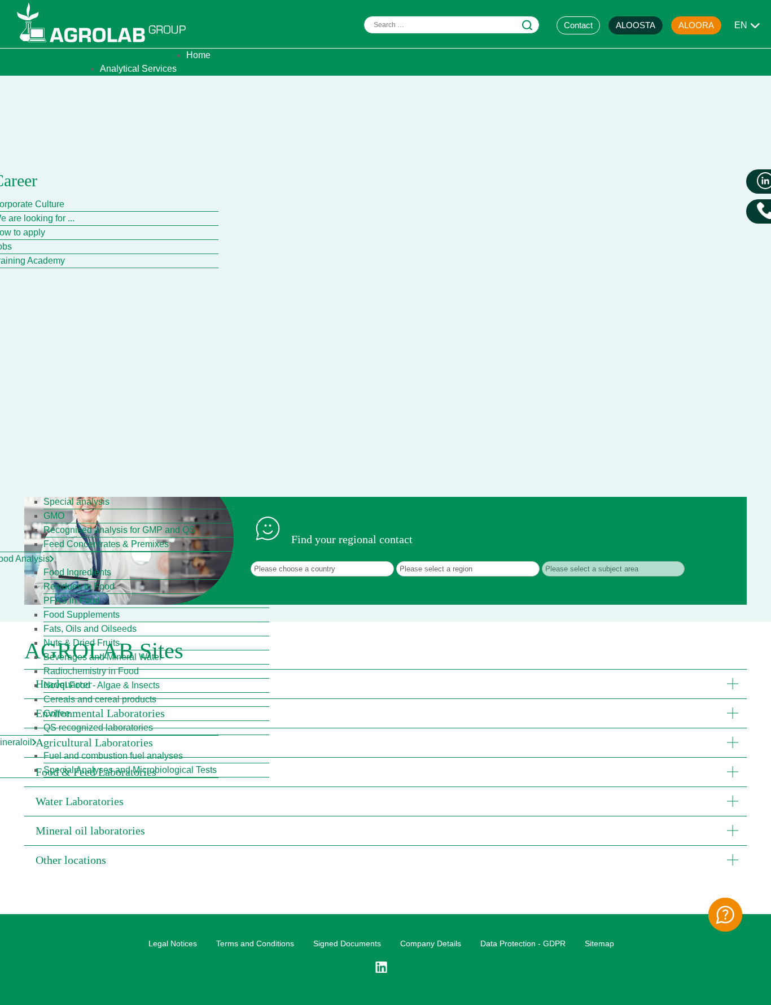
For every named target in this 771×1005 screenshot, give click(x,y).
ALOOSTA (635, 25)
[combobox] (451, 25)
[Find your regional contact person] (725, 915)
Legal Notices (172, 943)
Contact (578, 25)
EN (740, 25)
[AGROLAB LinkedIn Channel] (385, 967)
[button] (385, 683)
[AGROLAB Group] (106, 45)
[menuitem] (198, 55)
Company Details (430, 943)
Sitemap (599, 943)
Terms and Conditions (255, 943)
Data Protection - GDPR (523, 943)
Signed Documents (347, 943)
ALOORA (696, 25)
